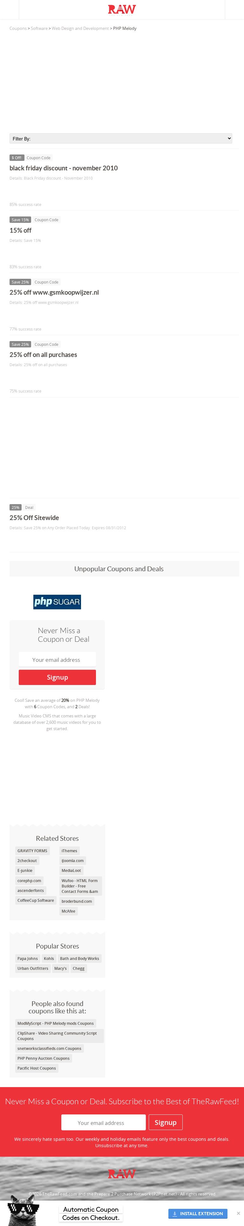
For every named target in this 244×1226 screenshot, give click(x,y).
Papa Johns (27, 958)
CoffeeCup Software (35, 900)
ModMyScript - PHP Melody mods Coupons (55, 1023)
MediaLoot (71, 870)
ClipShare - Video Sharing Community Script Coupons (57, 1036)
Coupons (18, 28)
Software (39, 28)
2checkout (27, 860)
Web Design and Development (80, 28)
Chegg (79, 968)
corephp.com (29, 880)
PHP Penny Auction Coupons (43, 1058)
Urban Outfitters (32, 968)
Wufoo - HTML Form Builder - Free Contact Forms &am (80, 886)
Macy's (60, 968)
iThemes (69, 850)
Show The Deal (33, 541)
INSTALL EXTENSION (201, 1213)
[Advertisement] (124, 82)
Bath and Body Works (79, 958)
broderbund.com (77, 901)
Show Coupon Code (38, 191)
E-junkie (24, 870)
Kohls (49, 958)
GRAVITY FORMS (32, 850)
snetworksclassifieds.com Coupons (49, 1048)
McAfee (68, 911)
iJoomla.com (73, 860)
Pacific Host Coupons (36, 1068)
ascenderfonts (30, 890)
